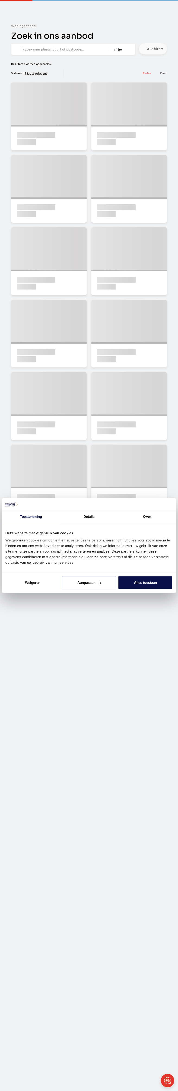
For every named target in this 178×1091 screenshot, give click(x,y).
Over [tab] (147, 516)
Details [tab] (89, 516)
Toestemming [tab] (31, 516)
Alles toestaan (145, 583)
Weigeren (32, 583)
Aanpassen (86, 583)
